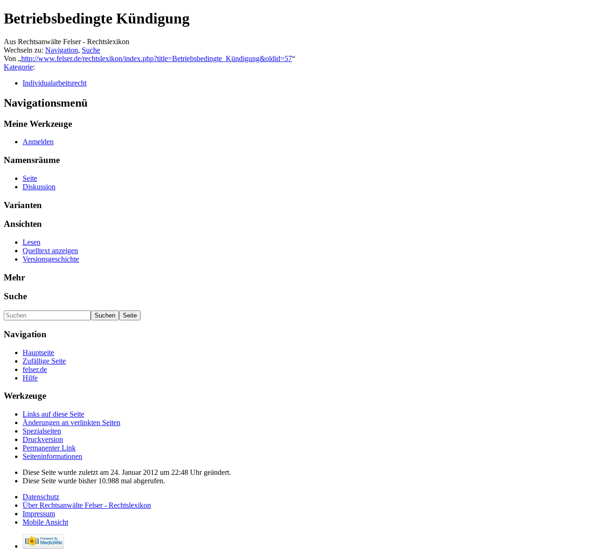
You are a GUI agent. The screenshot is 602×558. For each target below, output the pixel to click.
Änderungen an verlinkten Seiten (71, 422)
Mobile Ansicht (45, 522)
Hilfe (30, 378)
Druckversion (43, 439)
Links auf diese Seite (53, 414)
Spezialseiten (42, 431)
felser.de (35, 369)
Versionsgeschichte (51, 259)
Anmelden (38, 142)
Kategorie (18, 67)
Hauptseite (38, 352)
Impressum (39, 514)
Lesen (31, 242)
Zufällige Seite (44, 361)
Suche (91, 50)
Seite (30, 178)
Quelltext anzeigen (50, 251)
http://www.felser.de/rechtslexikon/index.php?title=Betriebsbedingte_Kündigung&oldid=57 (156, 58)
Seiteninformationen (52, 456)
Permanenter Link (49, 448)
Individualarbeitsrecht (55, 83)
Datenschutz (41, 497)
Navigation (61, 50)
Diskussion (39, 187)
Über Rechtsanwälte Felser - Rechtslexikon (87, 505)
